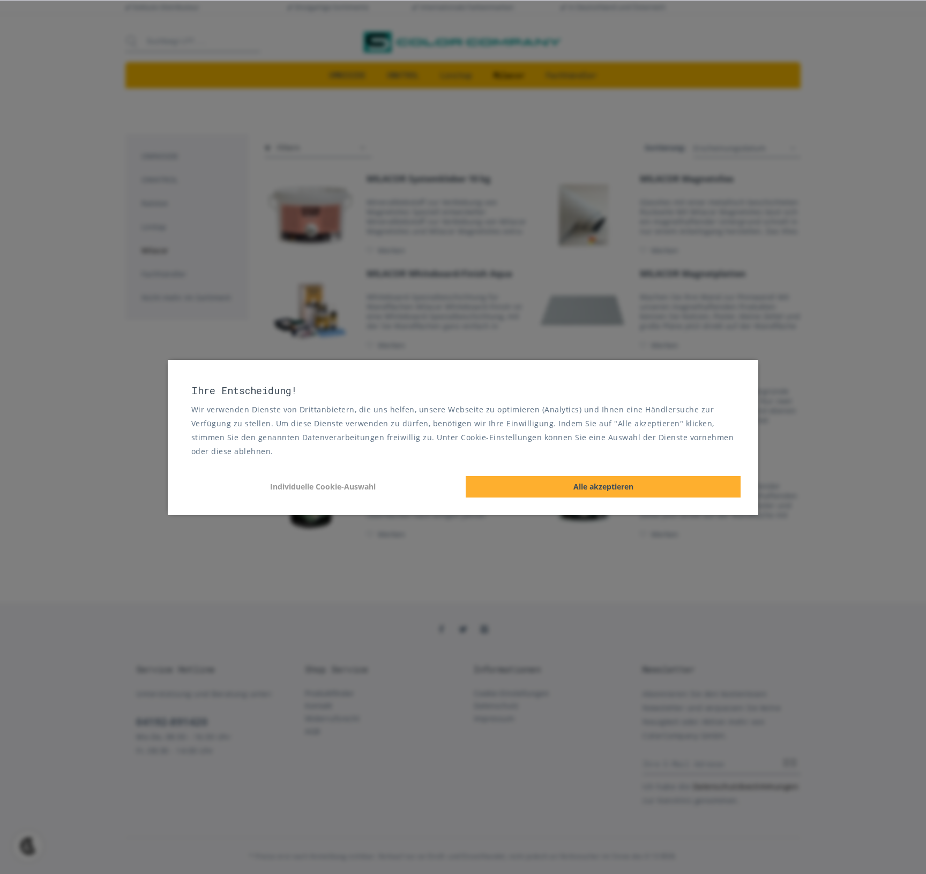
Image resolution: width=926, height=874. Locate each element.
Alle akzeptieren (603, 486)
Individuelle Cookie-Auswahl (323, 486)
